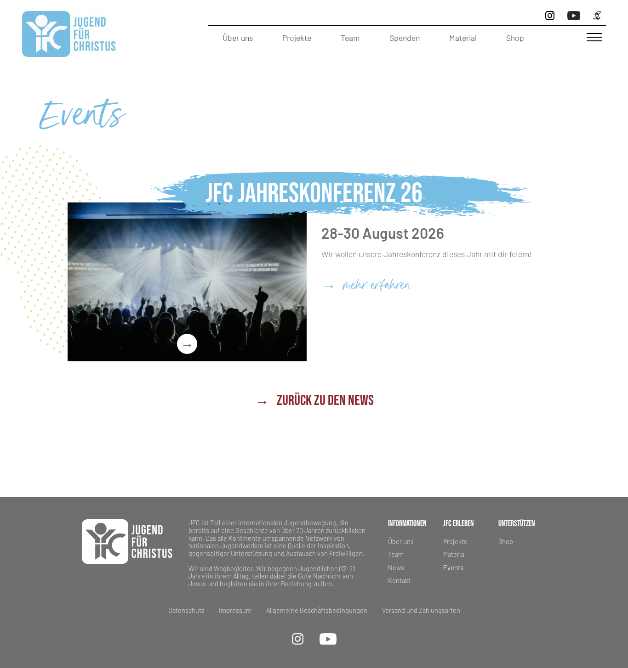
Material (463, 38)
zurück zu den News (314, 401)
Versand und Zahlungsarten (421, 610)
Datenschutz (186, 610)
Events (453, 568)
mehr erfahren (366, 286)
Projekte (296, 38)
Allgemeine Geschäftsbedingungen (316, 610)
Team (350, 38)
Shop (515, 38)
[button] (594, 37)
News (396, 568)
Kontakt (399, 580)
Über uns (238, 38)
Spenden (404, 38)
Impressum (235, 610)
